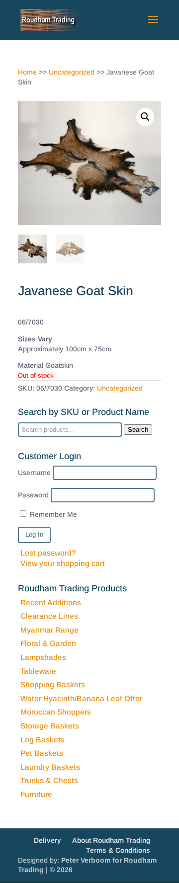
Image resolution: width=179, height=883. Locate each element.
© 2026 (61, 870)
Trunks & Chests (49, 780)
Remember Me (52, 514)
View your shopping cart (62, 563)
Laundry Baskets (50, 767)
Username (34, 473)
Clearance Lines (49, 616)
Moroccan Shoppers (55, 712)
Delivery (47, 840)
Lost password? (48, 553)
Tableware (38, 671)
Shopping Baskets (52, 684)
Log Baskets (42, 739)
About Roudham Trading (111, 840)
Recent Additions (50, 602)
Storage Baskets (49, 726)
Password (33, 495)
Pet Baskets (41, 753)
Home (27, 72)
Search (138, 429)
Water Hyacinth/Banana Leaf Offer (81, 698)
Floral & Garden (48, 643)
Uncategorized (71, 72)
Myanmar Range (49, 630)
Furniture (36, 794)
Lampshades (43, 657)
